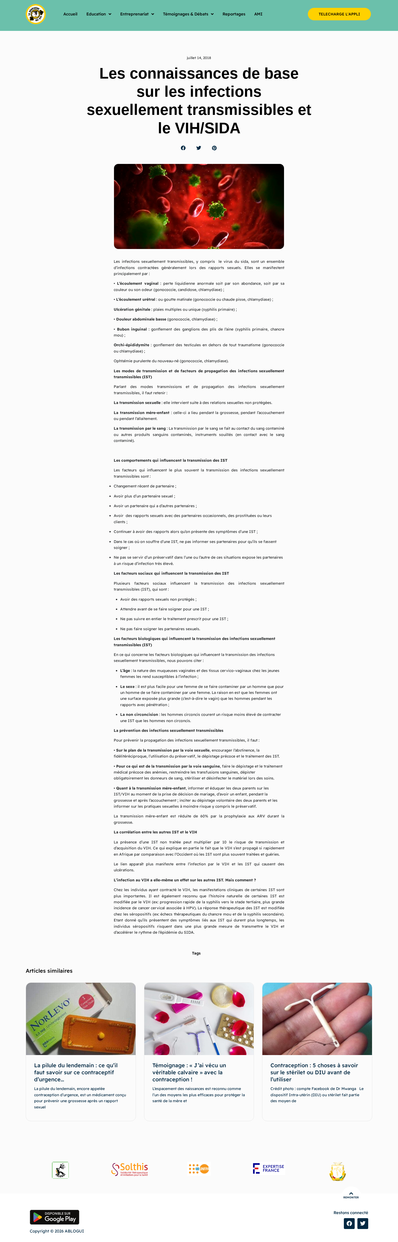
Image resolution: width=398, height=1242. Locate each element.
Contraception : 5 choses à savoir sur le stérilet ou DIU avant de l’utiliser (314, 1072)
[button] (183, 148)
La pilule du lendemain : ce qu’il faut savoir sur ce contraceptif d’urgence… (76, 1072)
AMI (258, 14)
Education (96, 14)
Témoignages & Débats (185, 14)
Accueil (70, 14)
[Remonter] (351, 1193)
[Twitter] (362, 1223)
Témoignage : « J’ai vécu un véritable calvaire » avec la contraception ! (189, 1072)
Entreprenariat (134, 14)
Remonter (351, 1197)
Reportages (234, 14)
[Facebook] (349, 1223)
